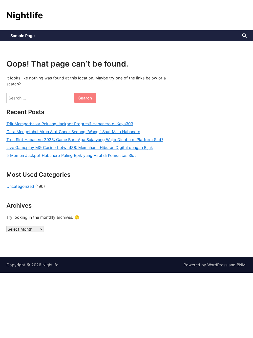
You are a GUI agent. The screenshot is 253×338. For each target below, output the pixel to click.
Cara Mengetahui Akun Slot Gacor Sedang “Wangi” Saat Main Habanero (73, 131)
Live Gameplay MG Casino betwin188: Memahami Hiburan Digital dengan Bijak (79, 147)
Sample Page (22, 35)
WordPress (217, 264)
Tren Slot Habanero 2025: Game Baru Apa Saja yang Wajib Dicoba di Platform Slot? (84, 139)
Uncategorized (20, 186)
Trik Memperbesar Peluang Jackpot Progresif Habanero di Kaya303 (69, 123)
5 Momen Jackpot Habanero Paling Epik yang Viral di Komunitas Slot (71, 155)
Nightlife (24, 15)
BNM (241, 264)
